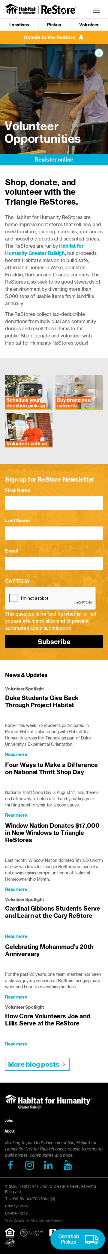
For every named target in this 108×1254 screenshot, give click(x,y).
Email (11, 551)
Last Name (17, 520)
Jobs (8, 1120)
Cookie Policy (16, 1213)
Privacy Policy (16, 1206)
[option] (54, 104)
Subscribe (54, 641)
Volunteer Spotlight (24, 689)
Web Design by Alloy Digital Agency (34, 1220)
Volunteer (89, 25)
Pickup (54, 25)
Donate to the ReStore (50, 37)
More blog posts (33, 1064)
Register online (54, 159)
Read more (16, 754)
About (9, 1131)
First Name (17, 490)
